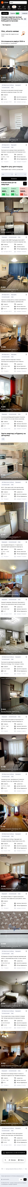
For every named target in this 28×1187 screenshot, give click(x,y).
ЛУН (2, 1168)
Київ (12, 87)
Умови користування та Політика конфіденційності (12, 1176)
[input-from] (7, 174)
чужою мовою (6, 1179)
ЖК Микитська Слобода (8, 85)
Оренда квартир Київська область (14, 1168)
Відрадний (18, 85)
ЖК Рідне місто (5, 145)
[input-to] (20, 174)
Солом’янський (5, 87)
